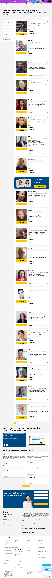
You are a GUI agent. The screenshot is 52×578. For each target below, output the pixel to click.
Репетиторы (23, 3)
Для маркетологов (18, 564)
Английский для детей (18, 567)
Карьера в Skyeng (7, 560)
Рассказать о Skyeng (47, 569)
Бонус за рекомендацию (8, 554)
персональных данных (38, 500)
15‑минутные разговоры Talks (42, 547)
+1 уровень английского (19, 551)
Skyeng (4, 7)
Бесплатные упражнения (42, 557)
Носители (5, 31)
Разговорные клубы (41, 546)
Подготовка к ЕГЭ (18, 565)
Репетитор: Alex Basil (6, 467)
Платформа (6, 543)
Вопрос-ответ (6, 557)
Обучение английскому (19, 538)
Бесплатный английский (42, 544)
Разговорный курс (18, 552)
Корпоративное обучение (8, 556)
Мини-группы (40, 541)
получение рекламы (43, 501)
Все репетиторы (10, 7)
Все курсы (5, 538)
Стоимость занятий (7, 540)
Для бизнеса (38, 3)
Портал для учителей (7, 550)
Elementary (17, 541)
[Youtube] (6, 563)
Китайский (28, 546)
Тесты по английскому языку (42, 558)
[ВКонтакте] (4, 563)
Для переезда (17, 554)
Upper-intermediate (18, 546)
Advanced (16, 547)
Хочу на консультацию (40, 186)
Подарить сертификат (7, 551)
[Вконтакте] (3, 523)
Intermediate (17, 544)
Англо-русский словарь (41, 560)
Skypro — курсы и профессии (42, 551)
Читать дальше (30, 29)
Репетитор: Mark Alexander (30, 474)
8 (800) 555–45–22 (7, 525)
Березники (17, 7)
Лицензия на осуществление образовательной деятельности (31, 572)
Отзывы (5, 544)
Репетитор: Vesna (5, 476)
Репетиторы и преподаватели (9, 547)
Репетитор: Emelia (29, 483)
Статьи (39, 554)
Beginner (16, 540)
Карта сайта (39, 555)
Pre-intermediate (18, 543)
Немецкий (28, 540)
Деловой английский (18, 558)
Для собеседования (18, 557)
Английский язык (6, 22)
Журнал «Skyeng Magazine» (42, 552)
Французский (28, 541)
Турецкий (28, 547)
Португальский (28, 544)
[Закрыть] (51, 562)
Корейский (28, 550)
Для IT (16, 560)
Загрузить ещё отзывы (26, 485)
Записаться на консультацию (46, 571)
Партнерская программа (8, 553)
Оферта (16, 571)
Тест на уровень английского (31, 3)
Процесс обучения (7, 541)
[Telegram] (4, 523)
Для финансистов (18, 561)
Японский (28, 551)
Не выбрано (5, 37)
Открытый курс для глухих (42, 543)
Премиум (39, 538)
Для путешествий (24, 7)
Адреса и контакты (7, 559)
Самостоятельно (40, 540)
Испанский (28, 538)
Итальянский (28, 543)
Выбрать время (21, 34)
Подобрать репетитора (47, 567)
